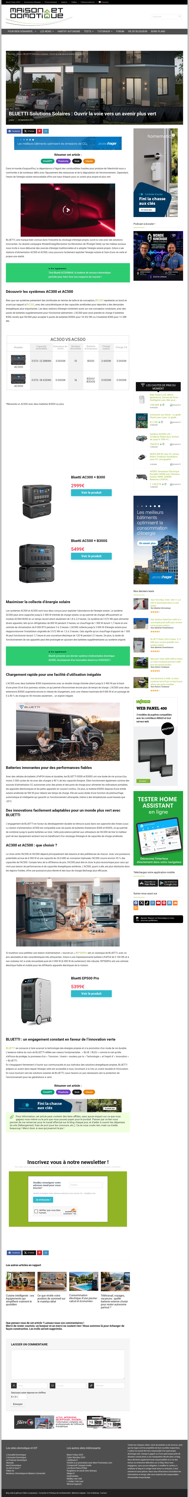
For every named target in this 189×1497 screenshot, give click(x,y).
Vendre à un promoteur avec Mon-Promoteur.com (89, 1463)
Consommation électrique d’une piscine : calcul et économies (83, 1298)
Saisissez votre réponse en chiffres (28, 1392)
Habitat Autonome (69, 31)
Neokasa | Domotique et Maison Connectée (25, 1473)
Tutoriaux (103, 31)
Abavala (10, 1463)
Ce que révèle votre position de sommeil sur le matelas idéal (51, 1298)
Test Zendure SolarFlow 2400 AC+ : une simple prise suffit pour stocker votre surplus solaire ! (166, 622)
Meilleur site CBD (74, 1478)
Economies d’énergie (32, 2)
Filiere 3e (10, 1471)
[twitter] (141, 903)
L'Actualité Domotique (16, 1455)
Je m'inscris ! (43, 1200)
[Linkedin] (169, 903)
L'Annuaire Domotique (16, 1457)
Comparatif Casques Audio (79, 1465)
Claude (89, 161)
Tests (87, 31)
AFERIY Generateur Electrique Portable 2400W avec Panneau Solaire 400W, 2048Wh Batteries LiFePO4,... (165, 475)
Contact (103, 1493)
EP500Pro (82, 953)
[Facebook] (135, 903)
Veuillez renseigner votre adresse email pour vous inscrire (47, 1185)
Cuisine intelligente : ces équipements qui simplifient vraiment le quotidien (20, 1300)
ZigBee (74, 2)
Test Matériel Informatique (160, 608)
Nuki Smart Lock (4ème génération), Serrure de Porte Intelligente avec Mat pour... (164, 397)
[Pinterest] (164, 903)
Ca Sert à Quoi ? (13, 1468)
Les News (45, 31)
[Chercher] (179, 16)
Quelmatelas (72, 1476)
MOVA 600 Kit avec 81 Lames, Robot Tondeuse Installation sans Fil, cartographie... (164, 457)
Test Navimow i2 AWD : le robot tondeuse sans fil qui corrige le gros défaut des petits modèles (166, 681)
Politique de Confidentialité (59, 1493)
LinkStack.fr (72, 1460)
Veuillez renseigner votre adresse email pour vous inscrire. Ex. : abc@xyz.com (64, 1193)
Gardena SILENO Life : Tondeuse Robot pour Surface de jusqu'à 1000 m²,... (164, 437)
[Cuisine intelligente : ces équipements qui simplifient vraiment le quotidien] (20, 1273)
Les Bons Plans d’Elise (77, 1468)
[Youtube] (158, 903)
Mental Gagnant (74, 1484)
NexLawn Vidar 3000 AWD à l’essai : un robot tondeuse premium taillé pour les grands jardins (166, 662)
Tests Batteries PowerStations (161, 628)
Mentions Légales (79, 1493)
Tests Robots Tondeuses (159, 667)
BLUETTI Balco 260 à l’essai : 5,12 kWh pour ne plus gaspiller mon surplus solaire (165, 642)
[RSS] (135, 907)
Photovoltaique (51, 2)
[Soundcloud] (175, 903)
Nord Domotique (13, 1465)
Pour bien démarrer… (21, 31)
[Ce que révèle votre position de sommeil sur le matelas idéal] (52, 1273)
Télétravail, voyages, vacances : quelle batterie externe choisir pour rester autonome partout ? (114, 1301)
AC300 (30, 304)
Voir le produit (91, 492)
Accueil (11, 54)
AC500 (99, 300)
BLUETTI (10, 1048)
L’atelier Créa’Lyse (75, 1481)
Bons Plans (158, 31)
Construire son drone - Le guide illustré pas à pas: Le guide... (165, 416)
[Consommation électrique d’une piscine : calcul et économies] (83, 1273)
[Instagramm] (152, 903)
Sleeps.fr (71, 1473)
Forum (120, 31)
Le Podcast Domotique (16, 1460)
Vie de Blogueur (137, 31)
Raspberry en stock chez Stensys (82, 1471)
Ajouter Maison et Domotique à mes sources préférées (157, 919)
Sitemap (95, 1493)
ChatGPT (47, 161)
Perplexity (63, 161)
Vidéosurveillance (88, 2)
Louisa (11, 120)
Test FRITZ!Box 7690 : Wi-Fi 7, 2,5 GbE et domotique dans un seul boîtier (165, 603)
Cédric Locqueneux (30, 1493)
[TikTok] (147, 903)
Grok (77, 161)
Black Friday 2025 (13, 2)
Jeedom (64, 2)
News (19, 54)
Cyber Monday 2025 (76, 1457)
